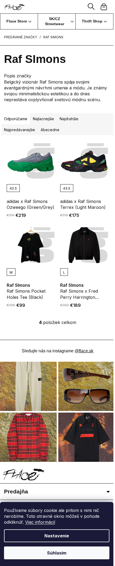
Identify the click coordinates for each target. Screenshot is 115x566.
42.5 (13, 188)
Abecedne (50, 129)
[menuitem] (19, 21)
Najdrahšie (69, 118)
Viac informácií (40, 522)
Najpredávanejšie (19, 129)
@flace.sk (84, 351)
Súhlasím (56, 553)
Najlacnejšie (43, 118)
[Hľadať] (91, 6)
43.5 (66, 188)
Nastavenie (56, 535)
